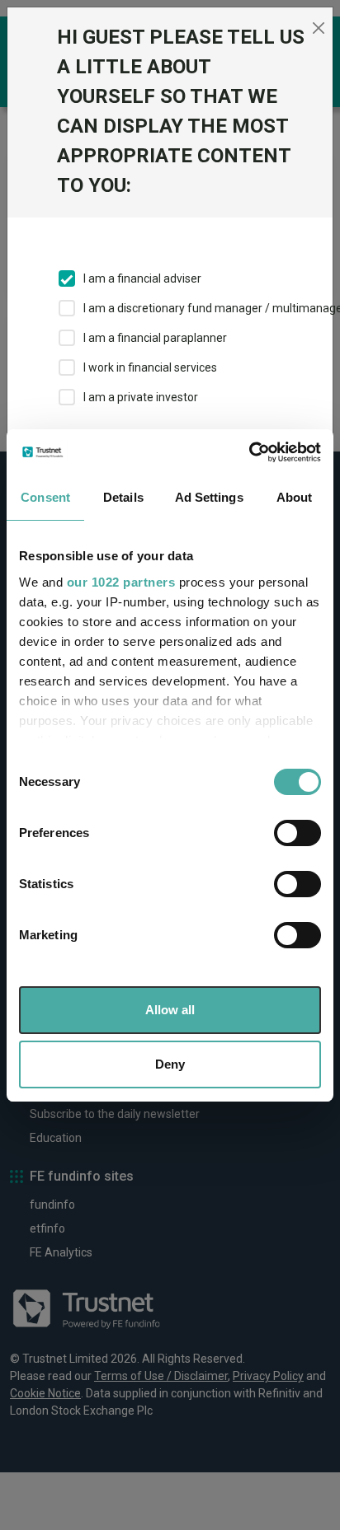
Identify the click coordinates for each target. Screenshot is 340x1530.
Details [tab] (123, 497)
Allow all (170, 1010)
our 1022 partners (121, 582)
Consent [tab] (45, 497)
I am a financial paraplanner (155, 337)
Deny (170, 1064)
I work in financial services (150, 367)
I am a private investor (140, 397)
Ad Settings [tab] (209, 497)
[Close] (318, 28)
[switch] (297, 833)
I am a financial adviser (142, 278)
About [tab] (294, 497)
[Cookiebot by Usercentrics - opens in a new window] (249, 452)
